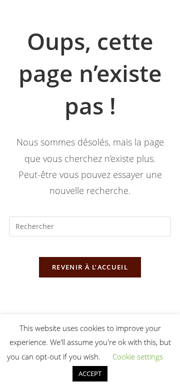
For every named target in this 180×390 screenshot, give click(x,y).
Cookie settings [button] (137, 357)
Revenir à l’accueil (90, 267)
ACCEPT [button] (90, 373)
